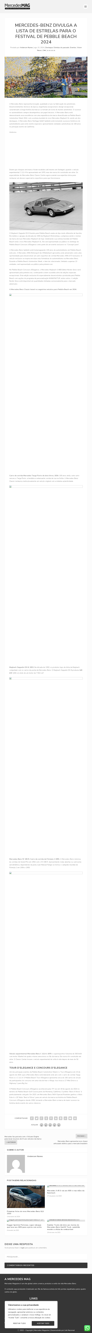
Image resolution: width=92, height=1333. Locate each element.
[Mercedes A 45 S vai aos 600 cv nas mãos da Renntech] (66, 1186)
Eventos (73, 47)
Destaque (49, 47)
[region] (31, 1314)
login (22, 1248)
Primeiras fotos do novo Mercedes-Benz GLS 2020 (25, 1212)
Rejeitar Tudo (19, 1323)
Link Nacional (69, 1330)
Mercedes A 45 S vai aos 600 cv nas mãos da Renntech (65, 1192)
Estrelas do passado (61, 47)
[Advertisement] (50, 150)
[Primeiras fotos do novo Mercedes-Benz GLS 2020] (26, 1196)
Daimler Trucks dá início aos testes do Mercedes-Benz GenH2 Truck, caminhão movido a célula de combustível (63, 1227)
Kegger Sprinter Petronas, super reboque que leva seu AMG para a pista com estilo (24, 1226)
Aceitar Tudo (43, 1323)
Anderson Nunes (26, 47)
